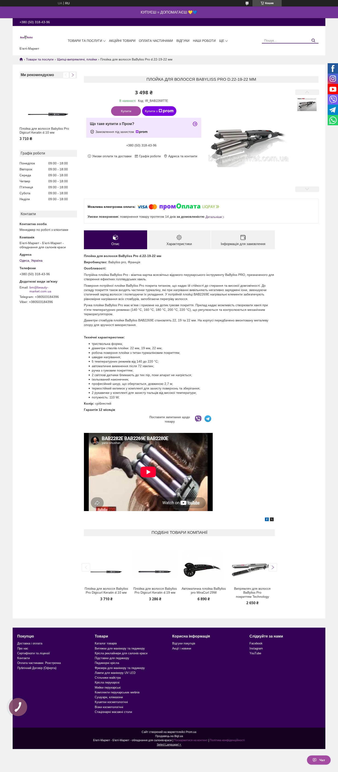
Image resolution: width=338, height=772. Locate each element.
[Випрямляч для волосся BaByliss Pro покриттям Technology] (252, 563)
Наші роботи (204, 41)
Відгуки (182, 41)
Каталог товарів (106, 643)
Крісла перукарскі (107, 682)
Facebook (256, 643)
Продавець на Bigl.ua (169, 736)
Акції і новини (181, 648)
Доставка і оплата (29, 643)
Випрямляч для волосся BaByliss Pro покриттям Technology (252, 592)
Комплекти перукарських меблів (117, 692)
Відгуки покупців (183, 643)
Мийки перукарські (108, 687)
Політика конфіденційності (227, 740)
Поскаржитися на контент (191, 740)
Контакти (23, 658)
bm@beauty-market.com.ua (40, 289)
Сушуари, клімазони (109, 697)
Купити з (151, 111)
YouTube (255, 653)
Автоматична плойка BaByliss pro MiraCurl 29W (204, 591)
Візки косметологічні (109, 707)
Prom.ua (191, 732)
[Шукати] (313, 40)
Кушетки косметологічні (111, 702)
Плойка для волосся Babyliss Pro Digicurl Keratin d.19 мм (155, 591)
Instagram (256, 648)
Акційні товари (122, 41)
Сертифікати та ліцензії (33, 653)
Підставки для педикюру (112, 658)
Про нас (22, 648)
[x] (272, 520)
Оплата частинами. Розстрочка (39, 663)
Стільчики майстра (108, 677)
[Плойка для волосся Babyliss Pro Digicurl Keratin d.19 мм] (155, 563)
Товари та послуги (85, 41)
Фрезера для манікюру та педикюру (120, 668)
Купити (126, 111)
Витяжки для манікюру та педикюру (120, 648)
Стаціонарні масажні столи (113, 712)
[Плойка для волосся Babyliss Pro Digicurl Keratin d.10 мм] (48, 103)
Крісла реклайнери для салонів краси (121, 653)
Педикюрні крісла (107, 663)
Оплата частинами (156, 41)
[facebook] (267, 520)
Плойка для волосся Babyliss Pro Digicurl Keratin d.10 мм (44, 130)
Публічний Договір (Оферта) (36, 668)
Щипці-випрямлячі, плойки (77, 59)
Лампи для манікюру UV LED (115, 673)
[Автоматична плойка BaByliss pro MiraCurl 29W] (203, 563)
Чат (322, 760)
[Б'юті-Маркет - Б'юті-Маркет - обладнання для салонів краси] (26, 37)
